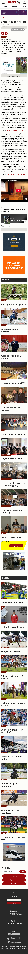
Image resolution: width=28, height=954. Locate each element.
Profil (3, 403)
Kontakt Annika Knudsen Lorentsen (16, 546)
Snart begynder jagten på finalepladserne (17, 174)
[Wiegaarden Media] (14, 942)
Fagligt (3, 379)
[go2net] (14, 938)
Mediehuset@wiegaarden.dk (17, 914)
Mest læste (14, 883)
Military (3, 300)
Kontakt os (13, 923)
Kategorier (14, 876)
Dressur (3, 324)
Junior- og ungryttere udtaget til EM (16, 130)
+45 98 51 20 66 (7, 914)
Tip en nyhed (14, 880)
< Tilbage (3, 18)
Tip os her (8, 923)
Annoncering (19, 923)
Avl (2, 430)
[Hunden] (14, 934)
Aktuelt (3, 37)
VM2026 (3, 598)
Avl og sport (4, 647)
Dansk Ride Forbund (6, 454)
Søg (23, 871)
